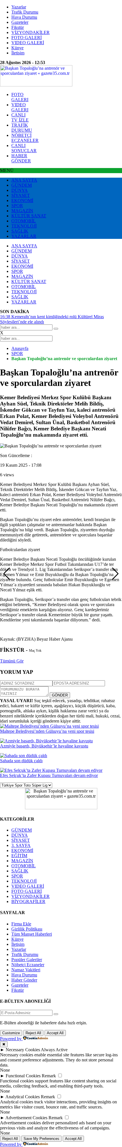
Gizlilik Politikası (26, 929)
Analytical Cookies (22, 1096)
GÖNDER (60, 695)
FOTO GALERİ (26, 37)
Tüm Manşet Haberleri (31, 934)
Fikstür (17, 27)
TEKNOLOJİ (24, 226)
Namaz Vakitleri (25, 969)
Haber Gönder (24, 980)
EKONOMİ (22, 200)
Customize (11, 1033)
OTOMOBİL (23, 220)
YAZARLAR (23, 236)
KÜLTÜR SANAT (28, 215)
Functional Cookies (23, 1075)
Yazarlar (18, 7)
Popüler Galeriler (26, 959)
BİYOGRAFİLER (28, 901)
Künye (17, 47)
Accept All (55, 1033)
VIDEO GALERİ (27, 42)
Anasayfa (19, 348)
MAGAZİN (22, 210)
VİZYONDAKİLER (30, 32)
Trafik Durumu (24, 12)
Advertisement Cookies (26, 1117)
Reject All (33, 1033)
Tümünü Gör (12, 661)
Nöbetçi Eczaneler (27, 964)
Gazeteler (19, 22)
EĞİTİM (19, 855)
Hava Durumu (24, 17)
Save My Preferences (41, 1139)
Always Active (54, 1049)
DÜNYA (19, 190)
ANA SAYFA (24, 180)
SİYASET (20, 195)
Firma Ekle (21, 923)
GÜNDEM (21, 185)
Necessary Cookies (23, 1049)
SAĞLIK (19, 231)
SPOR (17, 205)
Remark (49, 1075)
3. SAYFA (21, 845)
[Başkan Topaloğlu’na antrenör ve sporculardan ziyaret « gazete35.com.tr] (36, 84)
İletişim (17, 52)
